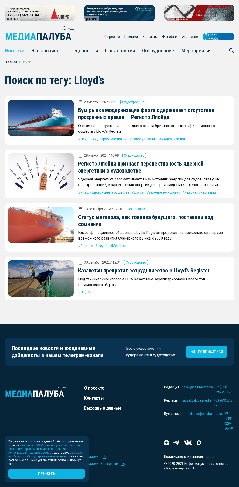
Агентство (190, 37)
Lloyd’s (85, 139)
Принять (46, 473)
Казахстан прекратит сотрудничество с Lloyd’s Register (144, 270)
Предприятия (120, 50)
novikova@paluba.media (204, 414)
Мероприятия (196, 50)
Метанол (119, 246)
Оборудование (158, 50)
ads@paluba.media (197, 400)
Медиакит (92, 457)
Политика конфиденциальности (189, 457)
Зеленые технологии (164, 192)
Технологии (136, 209)
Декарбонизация (108, 139)
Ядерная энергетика (201, 192)
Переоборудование (142, 139)
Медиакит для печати (101, 464)
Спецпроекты (82, 50)
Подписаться (210, 352)
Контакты (150, 37)
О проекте (112, 37)
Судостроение (133, 102)
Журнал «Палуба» (212, 36)
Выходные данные (102, 408)
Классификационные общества (105, 192)
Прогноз (87, 246)
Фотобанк (169, 37)
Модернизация (173, 139)
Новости (14, 50)
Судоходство (134, 155)
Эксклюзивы (45, 50)
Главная (11, 62)
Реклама (131, 37)
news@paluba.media (197, 387)
